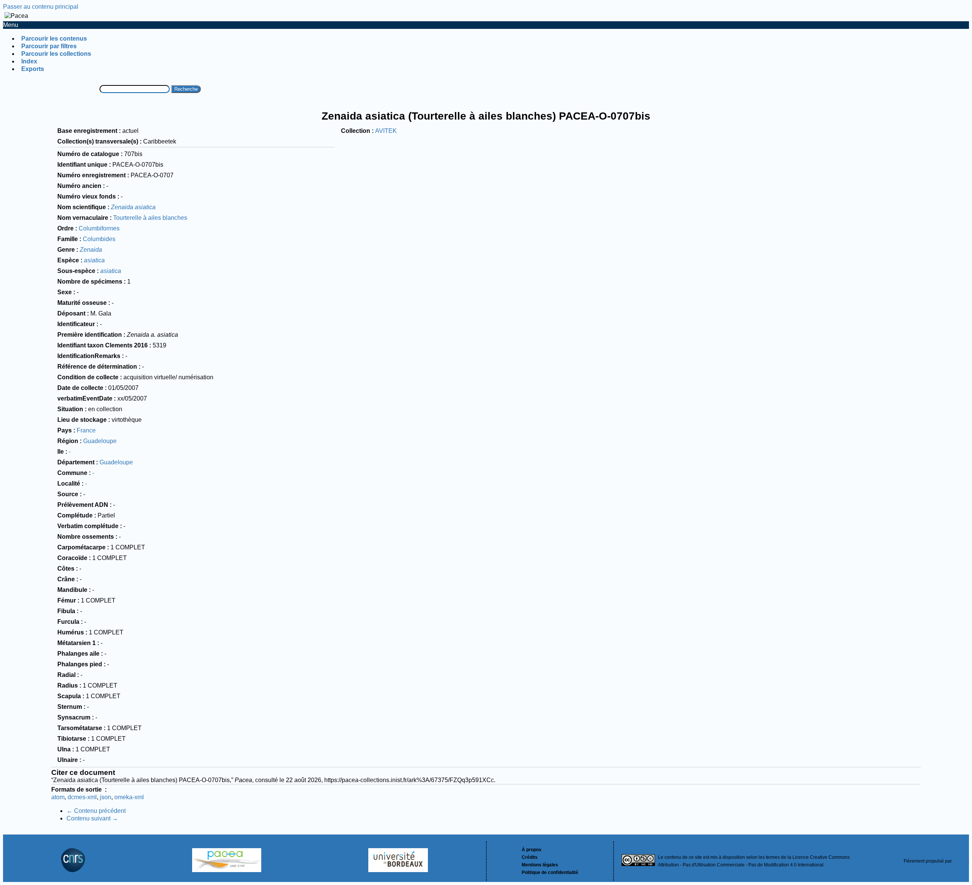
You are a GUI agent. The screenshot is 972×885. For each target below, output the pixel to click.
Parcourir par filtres (49, 46)
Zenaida (91, 249)
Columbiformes (99, 228)
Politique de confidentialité (550, 872)
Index (29, 61)
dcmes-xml (82, 797)
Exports (32, 69)
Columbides (99, 239)
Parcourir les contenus (54, 38)
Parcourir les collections (56, 53)
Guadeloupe (100, 441)
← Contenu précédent (96, 811)
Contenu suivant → (92, 818)
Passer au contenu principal (40, 6)
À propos (531, 849)
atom (58, 797)
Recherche (186, 89)
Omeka (960, 861)
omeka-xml (129, 797)
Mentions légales (540, 865)
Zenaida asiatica (133, 207)
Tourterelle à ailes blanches (150, 218)
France (86, 430)
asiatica (94, 260)
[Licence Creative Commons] (638, 861)
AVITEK (386, 131)
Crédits (530, 857)
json (105, 797)
